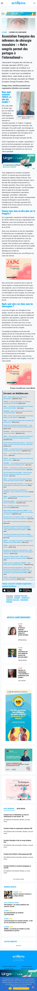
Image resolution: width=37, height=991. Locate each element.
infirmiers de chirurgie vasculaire (18, 599)
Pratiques (16, 902)
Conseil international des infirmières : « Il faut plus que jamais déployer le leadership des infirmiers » (18, 484)
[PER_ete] (18, 740)
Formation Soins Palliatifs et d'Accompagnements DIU (18, 854)
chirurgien (9, 598)
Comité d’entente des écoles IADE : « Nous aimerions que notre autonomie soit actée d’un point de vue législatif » (17, 474)
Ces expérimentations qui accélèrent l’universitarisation (13, 914)
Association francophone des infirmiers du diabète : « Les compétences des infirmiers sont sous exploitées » (18, 535)
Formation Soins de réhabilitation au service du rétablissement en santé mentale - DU (16, 815)
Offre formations (9, 809)
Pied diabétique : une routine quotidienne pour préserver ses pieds (16, 905)
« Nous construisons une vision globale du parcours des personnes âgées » (23, 653)
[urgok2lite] (18, 169)
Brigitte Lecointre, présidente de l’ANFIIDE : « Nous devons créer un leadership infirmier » (17, 563)
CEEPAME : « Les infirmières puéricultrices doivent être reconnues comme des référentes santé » (18, 464)
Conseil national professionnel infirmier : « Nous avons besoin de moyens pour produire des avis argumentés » (18, 443)
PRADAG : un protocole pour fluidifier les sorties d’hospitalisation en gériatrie (17, 930)
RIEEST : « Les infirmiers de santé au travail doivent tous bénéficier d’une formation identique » (17, 468)
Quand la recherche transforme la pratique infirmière (22, 895)
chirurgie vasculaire (20, 596)
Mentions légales (9, 969)
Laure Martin (22, 32)
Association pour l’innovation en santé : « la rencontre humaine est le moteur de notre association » (17, 517)
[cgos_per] (18, 15)
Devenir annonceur (27, 966)
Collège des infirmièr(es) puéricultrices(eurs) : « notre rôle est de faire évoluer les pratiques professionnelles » (18, 426)
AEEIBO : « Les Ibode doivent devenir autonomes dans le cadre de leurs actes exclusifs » (18, 449)
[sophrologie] (18, 799)
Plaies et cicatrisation (9, 902)
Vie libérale (6, 927)
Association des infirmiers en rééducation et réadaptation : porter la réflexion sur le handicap (16, 490)
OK (10, 988)
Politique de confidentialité (9, 966)
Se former (15, 892)
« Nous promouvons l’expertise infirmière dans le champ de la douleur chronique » (23, 631)
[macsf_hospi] (18, 771)
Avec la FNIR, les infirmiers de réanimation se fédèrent (18, 521)
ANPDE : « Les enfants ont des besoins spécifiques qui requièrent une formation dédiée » (18, 541)
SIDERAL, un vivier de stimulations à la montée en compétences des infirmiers (16, 402)
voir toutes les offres (18, 879)
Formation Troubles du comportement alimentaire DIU (18, 828)
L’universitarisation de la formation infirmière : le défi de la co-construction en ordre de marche (18, 922)
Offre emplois (21, 809)
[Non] (35, 984)
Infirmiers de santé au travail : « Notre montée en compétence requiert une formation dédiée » (16, 557)
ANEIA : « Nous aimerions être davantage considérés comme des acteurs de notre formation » (17, 479)
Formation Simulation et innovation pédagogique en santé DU (17, 867)
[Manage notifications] (33, 987)
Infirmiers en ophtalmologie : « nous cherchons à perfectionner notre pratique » (23, 673)
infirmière (17, 598)
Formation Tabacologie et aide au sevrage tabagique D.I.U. (17, 841)
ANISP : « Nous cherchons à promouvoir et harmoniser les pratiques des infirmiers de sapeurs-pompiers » (18, 437)
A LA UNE (4, 32)
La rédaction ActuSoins (27, 969)
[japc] (18, 279)
